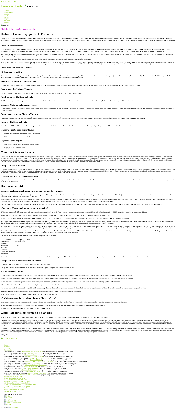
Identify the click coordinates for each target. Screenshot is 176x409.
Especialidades (8, 12)
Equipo (6, 22)
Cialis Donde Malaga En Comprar (14, 389)
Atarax (6, 15)
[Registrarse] (11, 1)
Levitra (6, 17)
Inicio (6, 345)
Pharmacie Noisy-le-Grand (35, 356)
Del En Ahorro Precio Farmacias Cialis (15, 379)
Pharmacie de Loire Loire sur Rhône (32, 351)
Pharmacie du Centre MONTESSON (38, 373)
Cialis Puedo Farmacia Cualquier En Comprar (17, 381)
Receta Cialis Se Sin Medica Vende (14, 378)
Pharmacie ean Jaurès (30, 355)
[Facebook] (13, 1)
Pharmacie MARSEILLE (34, 363)
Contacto (7, 346)
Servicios (7, 10)
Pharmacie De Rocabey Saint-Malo (35, 365)
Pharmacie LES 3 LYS (30, 366)
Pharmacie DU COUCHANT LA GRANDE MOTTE (40, 361)
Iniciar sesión (6, 1)
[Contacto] (15, 1)
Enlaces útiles (8, 350)
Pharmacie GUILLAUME (34, 353)
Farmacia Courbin (12, 6)
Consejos (7, 20)
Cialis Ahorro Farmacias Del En (13, 376)
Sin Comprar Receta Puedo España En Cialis (17, 383)
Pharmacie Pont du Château (28, 375)
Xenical (6, 14)
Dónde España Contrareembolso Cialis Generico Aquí (20, 384)
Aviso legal (7, 348)
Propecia (6, 19)
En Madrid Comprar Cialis (12, 391)
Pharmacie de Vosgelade (28, 370)
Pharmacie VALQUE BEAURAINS (40, 358)
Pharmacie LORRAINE (32, 368)
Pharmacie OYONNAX (34, 371)
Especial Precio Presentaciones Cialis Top (16, 388)
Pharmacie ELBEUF (36, 360)
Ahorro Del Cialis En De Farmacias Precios (17, 386)
